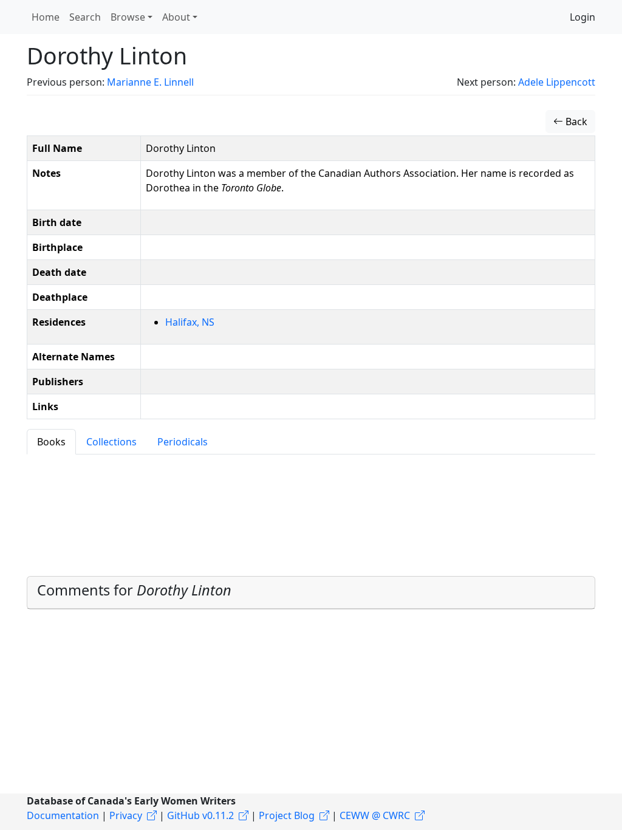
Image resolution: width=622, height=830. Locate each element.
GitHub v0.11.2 (200, 815)
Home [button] (46, 17)
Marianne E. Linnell (150, 82)
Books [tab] (51, 441)
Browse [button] (128, 17)
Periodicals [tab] (182, 441)
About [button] (176, 17)
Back (575, 121)
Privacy (125, 815)
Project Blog (287, 815)
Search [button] (85, 17)
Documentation (63, 815)
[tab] (311, 593)
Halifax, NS (189, 322)
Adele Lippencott (556, 82)
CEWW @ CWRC (375, 815)
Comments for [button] (134, 590)
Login (582, 17)
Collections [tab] (111, 441)
